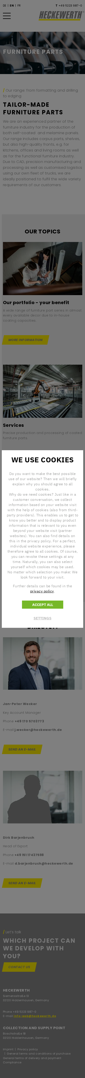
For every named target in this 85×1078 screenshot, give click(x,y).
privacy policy (42, 591)
